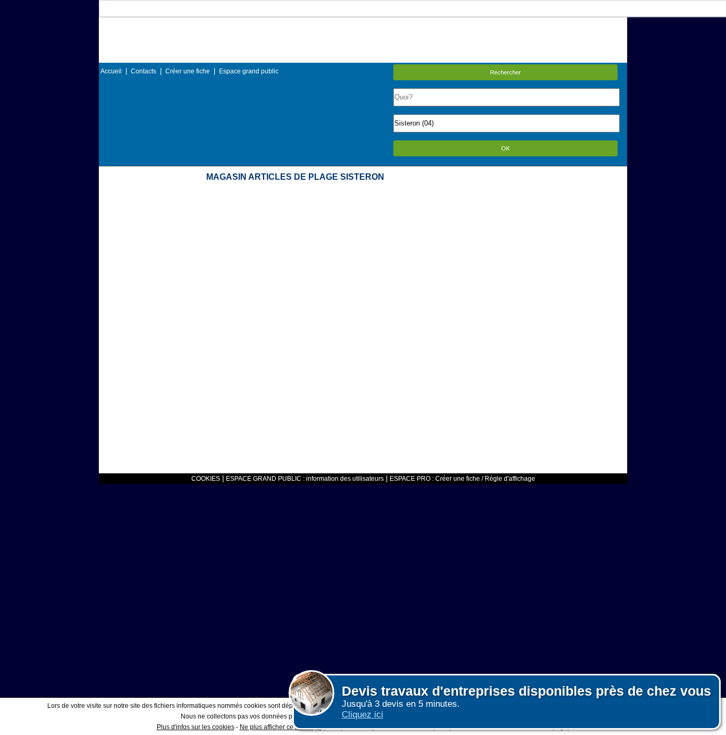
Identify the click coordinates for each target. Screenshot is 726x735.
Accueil (111, 71)
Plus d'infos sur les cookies (195, 727)
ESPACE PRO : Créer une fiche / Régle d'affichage (462, 478)
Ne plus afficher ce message (281, 727)
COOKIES (205, 478)
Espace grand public (248, 71)
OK (505, 148)
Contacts (143, 71)
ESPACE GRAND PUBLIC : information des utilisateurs (305, 478)
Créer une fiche (187, 71)
